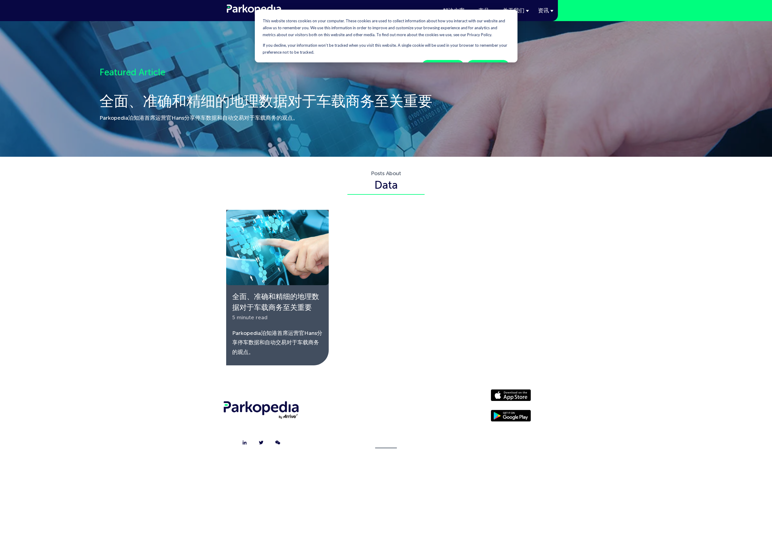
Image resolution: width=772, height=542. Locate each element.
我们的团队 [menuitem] (386, 428)
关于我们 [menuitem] (386, 398)
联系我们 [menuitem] (386, 413)
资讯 (543, 10)
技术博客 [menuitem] (386, 443)
